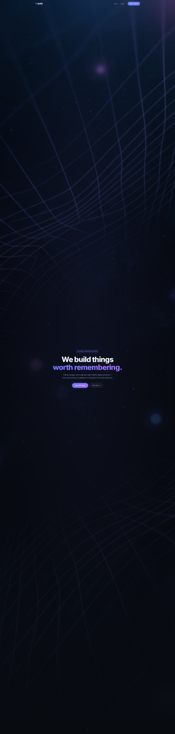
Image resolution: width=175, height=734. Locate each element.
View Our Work (80, 385)
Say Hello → (96, 385)
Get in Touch (134, 3)
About (122, 3)
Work (115, 3)
